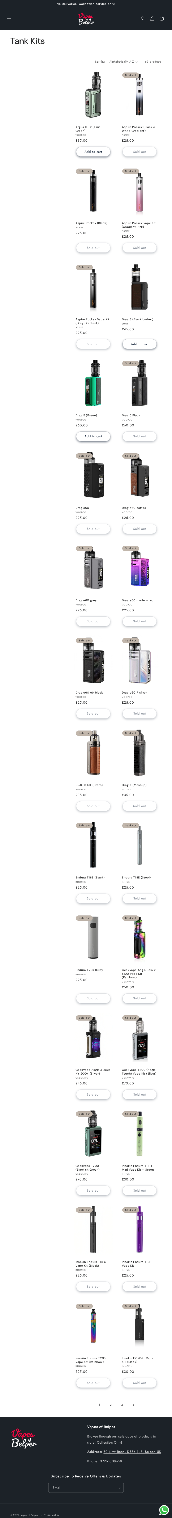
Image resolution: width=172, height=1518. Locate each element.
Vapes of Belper (29, 1515)
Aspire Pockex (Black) (91, 223)
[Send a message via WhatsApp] (164, 1510)
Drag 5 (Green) (86, 415)
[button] (8, 18)
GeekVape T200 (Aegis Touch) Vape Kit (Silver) (139, 1071)
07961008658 (111, 1461)
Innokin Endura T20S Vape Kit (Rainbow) (91, 1360)
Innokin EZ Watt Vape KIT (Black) (138, 1360)
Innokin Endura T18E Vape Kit (136, 1264)
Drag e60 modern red (138, 600)
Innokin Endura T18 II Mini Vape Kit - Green (138, 1167)
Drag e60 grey (86, 600)
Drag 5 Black (131, 415)
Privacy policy (51, 1515)
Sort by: (100, 61)
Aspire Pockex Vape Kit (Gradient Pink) (139, 225)
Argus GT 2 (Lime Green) (88, 129)
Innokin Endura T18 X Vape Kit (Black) (91, 1264)
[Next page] (133, 1405)
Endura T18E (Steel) (136, 877)
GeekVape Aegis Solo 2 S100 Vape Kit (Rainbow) (139, 973)
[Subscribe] (119, 1488)
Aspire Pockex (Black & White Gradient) (139, 129)
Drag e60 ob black (89, 693)
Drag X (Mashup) (134, 785)
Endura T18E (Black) (90, 877)
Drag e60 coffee (134, 508)
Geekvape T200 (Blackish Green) (88, 1167)
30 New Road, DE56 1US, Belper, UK (132, 1451)
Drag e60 (82, 508)
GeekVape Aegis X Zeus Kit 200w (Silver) (93, 1071)
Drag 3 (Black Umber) (137, 319)
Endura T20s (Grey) (90, 970)
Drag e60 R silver (134, 693)
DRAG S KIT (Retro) (89, 785)
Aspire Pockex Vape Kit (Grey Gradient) (92, 321)
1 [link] (99, 1404)
